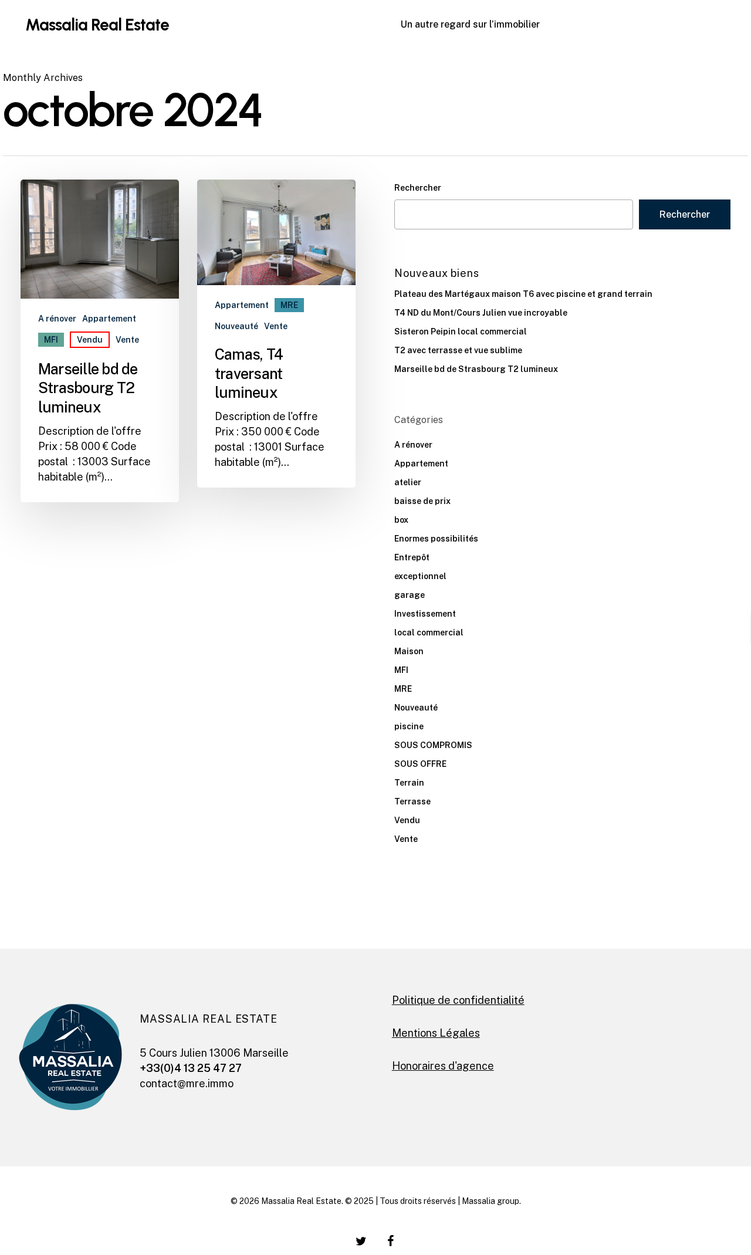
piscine (409, 726)
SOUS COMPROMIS (433, 745)
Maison (409, 651)
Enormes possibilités (436, 538)
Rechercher (417, 187)
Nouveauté (236, 326)
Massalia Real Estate (97, 24)
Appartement (109, 318)
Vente (127, 339)
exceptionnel (420, 576)
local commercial (429, 632)
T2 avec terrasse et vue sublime (458, 350)
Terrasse (412, 801)
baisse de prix (422, 501)
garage (409, 595)
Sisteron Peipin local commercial (460, 331)
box (401, 520)
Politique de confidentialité (458, 1000)
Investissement (425, 613)
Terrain (409, 782)
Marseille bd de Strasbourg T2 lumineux (476, 369)
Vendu (90, 339)
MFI (51, 339)
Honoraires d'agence (443, 1066)
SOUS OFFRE (420, 764)
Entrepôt (411, 557)
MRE (289, 305)
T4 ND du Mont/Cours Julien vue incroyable (480, 312)
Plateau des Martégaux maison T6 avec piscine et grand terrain (523, 294)
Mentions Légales (436, 1033)
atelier (407, 482)
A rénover (57, 318)
